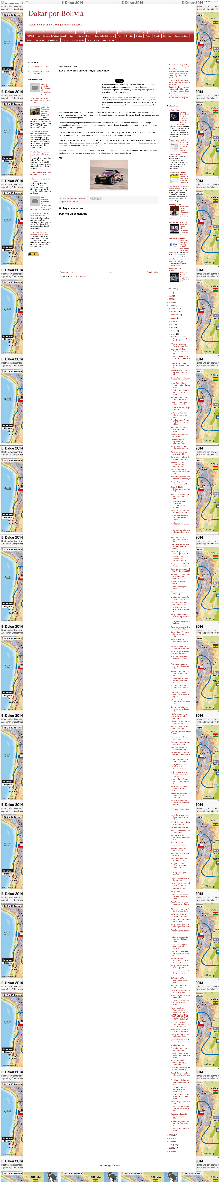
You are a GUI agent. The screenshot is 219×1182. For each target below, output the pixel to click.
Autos (71, 32)
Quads (157, 36)
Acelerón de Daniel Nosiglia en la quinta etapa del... (179, 873)
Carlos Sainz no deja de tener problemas (179, 738)
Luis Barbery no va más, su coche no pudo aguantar (180, 716)
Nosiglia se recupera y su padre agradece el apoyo (180, 926)
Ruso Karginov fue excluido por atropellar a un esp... (180, 838)
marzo (173, 328)
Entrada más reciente (67, 272)
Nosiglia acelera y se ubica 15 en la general (180, 967)
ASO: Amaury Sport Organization (39, 32)
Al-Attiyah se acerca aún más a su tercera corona (180, 598)
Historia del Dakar (84, 36)
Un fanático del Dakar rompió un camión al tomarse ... (179, 980)
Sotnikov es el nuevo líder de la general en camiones (180, 576)
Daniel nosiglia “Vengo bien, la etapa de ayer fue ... (179, 641)
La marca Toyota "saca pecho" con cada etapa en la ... (180, 781)
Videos (65, 40)
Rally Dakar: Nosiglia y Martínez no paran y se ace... (180, 659)
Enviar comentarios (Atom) (79, 276)
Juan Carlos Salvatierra (104, 36)
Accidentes (61, 32)
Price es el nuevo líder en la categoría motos (180, 603)
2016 (171, 1141)
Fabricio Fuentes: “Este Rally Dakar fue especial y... (180, 358)
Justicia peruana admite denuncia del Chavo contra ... (179, 897)
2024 (171, 296)
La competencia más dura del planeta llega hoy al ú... (180, 532)
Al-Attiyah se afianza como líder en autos (180, 921)
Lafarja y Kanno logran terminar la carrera (179, 404)
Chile (100, 32)
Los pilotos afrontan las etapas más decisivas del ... (180, 817)
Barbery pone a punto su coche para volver (180, 1036)
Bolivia (80, 32)
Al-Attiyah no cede (177, 1045)
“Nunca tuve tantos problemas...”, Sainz (179, 844)
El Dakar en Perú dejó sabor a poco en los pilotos (179, 415)
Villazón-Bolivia (78, 40)
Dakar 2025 (111, 32)
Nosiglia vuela (176, 891)
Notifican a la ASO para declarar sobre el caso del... (180, 709)
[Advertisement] (109, 52)
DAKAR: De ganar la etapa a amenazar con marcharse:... (180, 795)
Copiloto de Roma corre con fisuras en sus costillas (179, 518)
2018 (171, 1135)
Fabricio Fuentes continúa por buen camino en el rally (180, 1109)
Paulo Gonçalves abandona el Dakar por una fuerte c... (180, 960)
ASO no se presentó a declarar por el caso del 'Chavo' (180, 471)
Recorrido (167, 36)
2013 (171, 1151)
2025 (171, 293)
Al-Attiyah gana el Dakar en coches (179, 435)
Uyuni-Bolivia (53, 40)
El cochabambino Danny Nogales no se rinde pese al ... (179, 680)
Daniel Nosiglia (139, 32)
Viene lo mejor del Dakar (180, 827)
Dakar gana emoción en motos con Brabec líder (180, 647)
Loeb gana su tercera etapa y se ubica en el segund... (180, 695)
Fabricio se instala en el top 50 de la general (179, 761)
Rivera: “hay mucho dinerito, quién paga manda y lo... (179, 1063)
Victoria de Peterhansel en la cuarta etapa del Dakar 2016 (45, 111)
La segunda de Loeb (178, 888)
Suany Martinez (181, 36)
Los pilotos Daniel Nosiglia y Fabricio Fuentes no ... (180, 1069)
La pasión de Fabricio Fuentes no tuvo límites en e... (180, 385)
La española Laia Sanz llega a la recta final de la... (180, 609)
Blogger (117, 1166)
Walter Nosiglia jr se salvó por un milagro (180, 997)
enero (173, 334)
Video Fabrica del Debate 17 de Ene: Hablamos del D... (180, 422)
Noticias (129, 36)
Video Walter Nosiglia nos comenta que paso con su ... (180, 1082)
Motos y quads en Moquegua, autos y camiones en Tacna (179, 1010)
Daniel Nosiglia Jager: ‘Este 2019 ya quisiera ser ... (180, 351)
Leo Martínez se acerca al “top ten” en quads (180, 884)
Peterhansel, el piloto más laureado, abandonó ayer (180, 478)
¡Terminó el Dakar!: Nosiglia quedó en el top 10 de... (180, 489)
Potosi (147, 36)
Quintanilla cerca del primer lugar (178, 593)
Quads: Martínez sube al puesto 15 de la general (180, 1041)
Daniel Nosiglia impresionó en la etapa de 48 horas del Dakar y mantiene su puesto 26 (179, 97)
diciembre (175, 308)
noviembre (175, 312)
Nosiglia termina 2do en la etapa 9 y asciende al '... (180, 565)
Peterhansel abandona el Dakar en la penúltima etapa (180, 546)
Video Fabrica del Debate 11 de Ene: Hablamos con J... (180, 932)
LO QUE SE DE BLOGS (178, 223)
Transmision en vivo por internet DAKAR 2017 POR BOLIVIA (40, 100)
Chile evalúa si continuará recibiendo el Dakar (39, 215)
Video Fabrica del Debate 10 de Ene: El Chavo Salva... (180, 1096)
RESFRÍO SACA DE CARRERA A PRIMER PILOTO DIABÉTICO (180, 1024)
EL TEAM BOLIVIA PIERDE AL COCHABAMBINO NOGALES (178, 504)
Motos (119, 36)
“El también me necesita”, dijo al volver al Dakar (180, 910)
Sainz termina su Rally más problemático (179, 398)
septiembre (175, 315)
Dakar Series (124, 32)
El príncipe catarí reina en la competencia (180, 1049)
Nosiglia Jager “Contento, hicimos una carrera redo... (180, 634)
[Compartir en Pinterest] (100, 198)
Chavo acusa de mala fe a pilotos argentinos (180, 991)
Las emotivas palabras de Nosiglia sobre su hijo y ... (180, 973)
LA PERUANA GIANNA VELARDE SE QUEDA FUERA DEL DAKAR (180, 1017)
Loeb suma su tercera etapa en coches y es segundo (179, 774)
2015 (171, 1145)
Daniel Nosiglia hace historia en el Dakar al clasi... (179, 539)
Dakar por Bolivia (56, 13)
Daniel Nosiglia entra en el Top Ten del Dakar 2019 (180, 570)
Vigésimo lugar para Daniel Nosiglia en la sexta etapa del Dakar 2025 (179, 82)
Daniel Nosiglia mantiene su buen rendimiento (180, 653)
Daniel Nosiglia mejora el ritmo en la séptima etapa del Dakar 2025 (179, 67)
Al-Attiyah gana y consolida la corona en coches (180, 525)
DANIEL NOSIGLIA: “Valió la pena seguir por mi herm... (180, 496)
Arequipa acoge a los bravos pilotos (178, 849)
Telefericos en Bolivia (177, 172)
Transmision (39, 40)
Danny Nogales (155, 32)
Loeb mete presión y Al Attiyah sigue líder (179, 748)
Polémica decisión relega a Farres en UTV (180, 722)
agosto (174, 318)
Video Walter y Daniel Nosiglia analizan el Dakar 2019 (179, 339)
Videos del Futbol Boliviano (176, 270)
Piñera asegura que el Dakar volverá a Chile (179, 345)
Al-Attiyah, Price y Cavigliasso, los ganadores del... (177, 464)
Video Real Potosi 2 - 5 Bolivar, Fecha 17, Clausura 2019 (184, 277)
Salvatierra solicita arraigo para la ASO (180, 409)
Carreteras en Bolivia (177, 239)
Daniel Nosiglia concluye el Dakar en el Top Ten (180, 511)
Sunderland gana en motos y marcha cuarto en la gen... (180, 673)
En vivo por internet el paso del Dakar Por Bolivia (40, 173)
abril (173, 324)
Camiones (90, 32)
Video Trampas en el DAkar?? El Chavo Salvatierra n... (178, 1089)
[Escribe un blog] (93, 198)
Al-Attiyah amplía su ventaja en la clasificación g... (178, 767)
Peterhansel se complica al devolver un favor (180, 743)
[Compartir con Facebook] (98, 198)
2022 (171, 299)
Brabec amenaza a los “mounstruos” (179, 986)
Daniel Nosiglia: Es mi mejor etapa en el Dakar (180, 553)
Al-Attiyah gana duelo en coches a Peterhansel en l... (180, 1123)
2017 (171, 1138)
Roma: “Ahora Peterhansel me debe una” (180, 832)
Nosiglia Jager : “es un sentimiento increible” (179, 483)
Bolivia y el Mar (175, 205)
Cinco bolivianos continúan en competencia (180, 823)
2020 (171, 302)
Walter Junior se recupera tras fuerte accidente (180, 1030)
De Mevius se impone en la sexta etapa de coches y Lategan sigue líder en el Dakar (179, 75)
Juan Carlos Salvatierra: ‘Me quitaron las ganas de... (180, 953)
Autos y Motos (174, 110)
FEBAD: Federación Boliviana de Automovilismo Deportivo (49, 36)
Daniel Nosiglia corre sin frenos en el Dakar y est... (179, 788)
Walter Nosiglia (93, 40)
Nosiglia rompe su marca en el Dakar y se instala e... (180, 616)
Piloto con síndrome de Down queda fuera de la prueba (180, 1055)
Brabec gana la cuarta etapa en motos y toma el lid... (180, 1116)
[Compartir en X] (95, 198)
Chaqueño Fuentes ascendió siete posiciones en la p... (179, 559)
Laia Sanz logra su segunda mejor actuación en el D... (179, 442)
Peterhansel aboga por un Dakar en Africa (180, 859)
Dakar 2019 (76, 202)
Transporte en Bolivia (177, 140)
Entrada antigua (152, 272)
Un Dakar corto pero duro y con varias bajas (180, 727)
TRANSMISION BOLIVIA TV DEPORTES (39, 72)
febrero (174, 331)
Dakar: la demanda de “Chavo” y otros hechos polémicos (180, 803)
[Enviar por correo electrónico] (91, 198)
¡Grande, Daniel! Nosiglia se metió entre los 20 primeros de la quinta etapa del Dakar (179, 89)
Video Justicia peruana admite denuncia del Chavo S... (179, 946)
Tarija (28, 40)
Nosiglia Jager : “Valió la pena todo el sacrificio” (180, 448)
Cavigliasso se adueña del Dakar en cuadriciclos (180, 458)
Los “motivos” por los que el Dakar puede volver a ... (180, 754)
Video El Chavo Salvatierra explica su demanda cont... (180, 373)
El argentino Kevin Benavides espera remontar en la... (178, 866)
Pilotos (139, 36)
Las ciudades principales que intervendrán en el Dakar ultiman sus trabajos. (40, 133)
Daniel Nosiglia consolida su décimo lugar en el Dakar (180, 429)
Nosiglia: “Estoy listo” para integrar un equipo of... (180, 379)
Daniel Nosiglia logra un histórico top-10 (179, 453)
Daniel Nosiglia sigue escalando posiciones (179, 915)
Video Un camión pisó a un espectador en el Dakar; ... (180, 904)
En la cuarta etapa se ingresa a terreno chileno (39, 233)
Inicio (111, 272)
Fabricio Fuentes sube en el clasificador (180, 879)
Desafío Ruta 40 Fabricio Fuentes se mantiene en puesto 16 (39, 154)
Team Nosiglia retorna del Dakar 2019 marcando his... (180, 365)
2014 (171, 1148)
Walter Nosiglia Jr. (110, 40)
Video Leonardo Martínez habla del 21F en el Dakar (180, 392)
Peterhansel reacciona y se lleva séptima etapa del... (180, 666)
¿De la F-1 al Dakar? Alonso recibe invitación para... (180, 702)
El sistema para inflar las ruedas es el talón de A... (180, 687)
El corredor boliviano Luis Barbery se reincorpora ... (180, 810)
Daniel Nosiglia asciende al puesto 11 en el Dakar (180, 628)
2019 (171, 305)
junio (173, 321)
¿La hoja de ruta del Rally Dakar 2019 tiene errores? (180, 1003)
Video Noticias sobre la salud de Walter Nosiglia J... (180, 1075)
